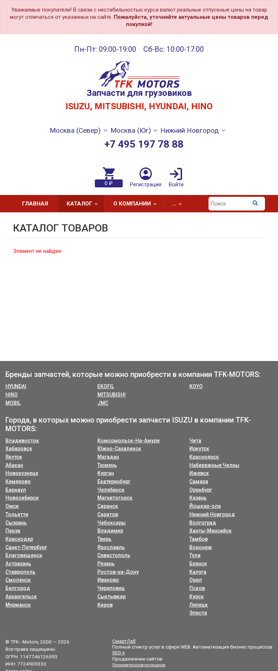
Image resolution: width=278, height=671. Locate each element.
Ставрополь (20, 572)
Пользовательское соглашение (138, 665)
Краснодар (19, 539)
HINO (11, 395)
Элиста (198, 613)
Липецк (198, 605)
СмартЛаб (124, 641)
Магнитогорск (114, 498)
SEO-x (118, 652)
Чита (195, 440)
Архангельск (21, 596)
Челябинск (111, 490)
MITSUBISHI (111, 395)
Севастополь (113, 555)
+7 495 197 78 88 (144, 144)
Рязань (106, 563)
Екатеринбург (113, 481)
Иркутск (199, 448)
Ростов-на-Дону (118, 572)
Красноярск (204, 457)
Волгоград (202, 523)
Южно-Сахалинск (119, 448)
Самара (198, 481)
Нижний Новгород (212, 514)
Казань (198, 498)
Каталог (79, 203)
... (174, 203)
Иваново (108, 580)
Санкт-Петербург (26, 547)
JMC (102, 403)
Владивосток (22, 440)
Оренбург (200, 490)
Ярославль (111, 547)
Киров (105, 605)
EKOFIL (105, 386)
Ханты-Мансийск (210, 531)
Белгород (17, 588)
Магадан (108, 457)
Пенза (12, 531)
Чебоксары (111, 523)
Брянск (198, 563)
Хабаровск (18, 448)
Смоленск (18, 580)
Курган (105, 473)
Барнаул (15, 490)
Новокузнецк (21, 473)
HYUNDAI (15, 386)
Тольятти (16, 514)
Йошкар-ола (205, 506)
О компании (132, 203)
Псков (197, 588)
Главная (35, 203)
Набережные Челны (214, 465)
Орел (195, 580)
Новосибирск (22, 498)
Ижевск (199, 473)
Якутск (13, 457)
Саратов (107, 514)
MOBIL (13, 403)
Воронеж (200, 547)
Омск (12, 506)
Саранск (107, 506)
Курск (196, 596)
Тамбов (198, 539)
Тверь (104, 539)
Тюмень (107, 465)
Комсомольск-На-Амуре (128, 440)
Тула (195, 555)
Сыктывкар (111, 596)
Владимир (110, 531)
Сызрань (16, 523)
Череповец (111, 588)
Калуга (197, 572)
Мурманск (18, 605)
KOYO (196, 386)
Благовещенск (23, 555)
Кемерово (18, 481)
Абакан (14, 465)
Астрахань (18, 563)
